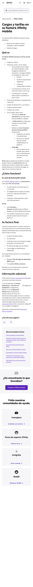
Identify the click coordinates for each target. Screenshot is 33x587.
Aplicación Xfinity (7, 304)
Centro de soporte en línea (19, 278)
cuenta (12, 181)
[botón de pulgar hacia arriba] (4, 322)
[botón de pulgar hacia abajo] (11, 322)
